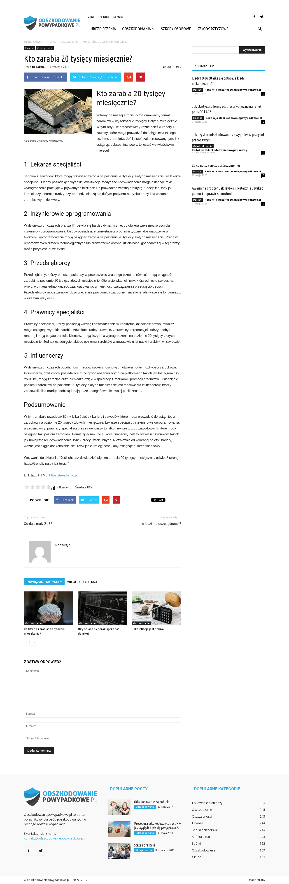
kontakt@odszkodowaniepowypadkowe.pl (54, 838)
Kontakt (118, 16)
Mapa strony (257, 880)
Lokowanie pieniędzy (207, 803)
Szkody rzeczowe (212, 28)
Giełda (196, 857)
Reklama (104, 16)
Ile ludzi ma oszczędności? (161, 524)
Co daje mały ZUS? (38, 524)
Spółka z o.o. (201, 837)
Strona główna (33, 42)
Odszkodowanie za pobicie (151, 802)
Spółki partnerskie (205, 830)
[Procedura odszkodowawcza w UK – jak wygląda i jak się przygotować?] (119, 829)
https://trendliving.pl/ (63, 475)
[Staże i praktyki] (119, 851)
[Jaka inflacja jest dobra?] (156, 608)
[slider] (37, 487)
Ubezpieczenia (103, 28)
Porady (197, 89)
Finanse (29, 48)
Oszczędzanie (44, 48)
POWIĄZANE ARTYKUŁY (44, 582)
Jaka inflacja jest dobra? (148, 629)
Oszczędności (202, 816)
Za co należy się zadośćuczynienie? (216, 165)
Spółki (196, 843)
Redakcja (38, 66)
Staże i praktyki (144, 845)
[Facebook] (254, 17)
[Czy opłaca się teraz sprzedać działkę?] (102, 608)
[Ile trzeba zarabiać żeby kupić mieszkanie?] (48, 608)
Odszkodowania (136, 28)
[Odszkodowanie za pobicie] (119, 807)
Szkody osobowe (176, 28)
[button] (259, 28)
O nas (91, 16)
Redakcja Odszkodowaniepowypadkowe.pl (233, 89)
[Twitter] (261, 17)
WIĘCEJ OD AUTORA (82, 582)
